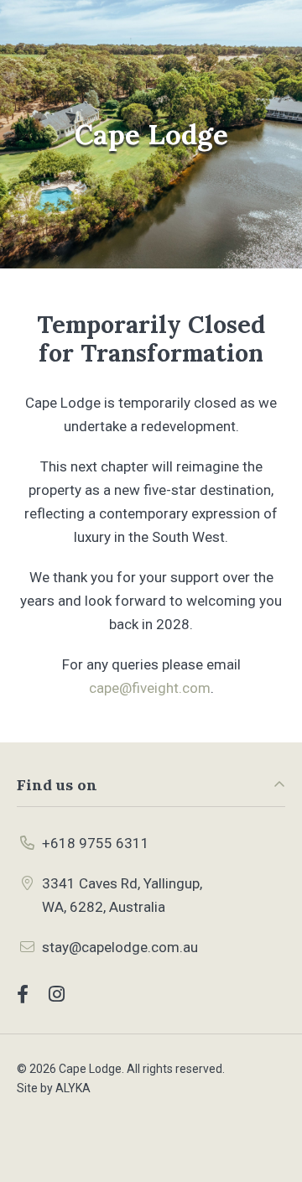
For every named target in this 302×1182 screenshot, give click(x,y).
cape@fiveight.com (150, 688)
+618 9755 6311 (95, 843)
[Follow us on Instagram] (57, 994)
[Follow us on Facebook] (23, 994)
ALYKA (73, 1088)
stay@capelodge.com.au (120, 947)
